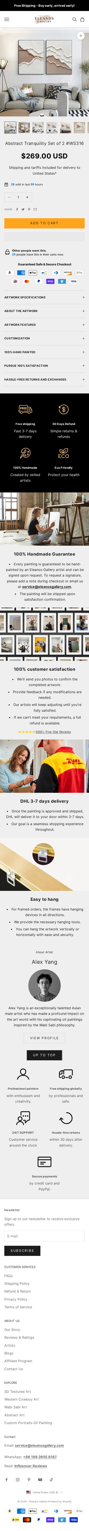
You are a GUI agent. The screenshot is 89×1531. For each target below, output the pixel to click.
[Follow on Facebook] (6, 1480)
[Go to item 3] (38, 128)
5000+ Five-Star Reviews (53, 731)
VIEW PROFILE (44, 1038)
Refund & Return (17, 1291)
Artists (9, 1345)
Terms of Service (18, 1307)
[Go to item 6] (79, 128)
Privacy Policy (15, 1299)
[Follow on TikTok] (51, 1480)
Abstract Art (14, 1415)
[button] (44, 236)
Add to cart (44, 223)
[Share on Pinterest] (29, 209)
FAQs (8, 1276)
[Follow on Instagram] (18, 1480)
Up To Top (44, 1055)
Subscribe (22, 1251)
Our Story (12, 1329)
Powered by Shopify (60, 1501)
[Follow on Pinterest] (29, 1480)
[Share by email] (35, 209)
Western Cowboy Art (21, 1399)
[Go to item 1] (10, 128)
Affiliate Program (18, 1361)
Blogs (8, 1353)
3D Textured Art (17, 1391)
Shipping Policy (17, 1283)
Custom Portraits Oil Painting (28, 1423)
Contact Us (13, 1369)
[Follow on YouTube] (40, 1480)
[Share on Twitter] (23, 209)
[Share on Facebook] (17, 209)
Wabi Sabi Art (15, 1407)
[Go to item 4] (52, 128)
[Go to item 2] (24, 128)
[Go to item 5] (66, 128)
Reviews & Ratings (19, 1337)
